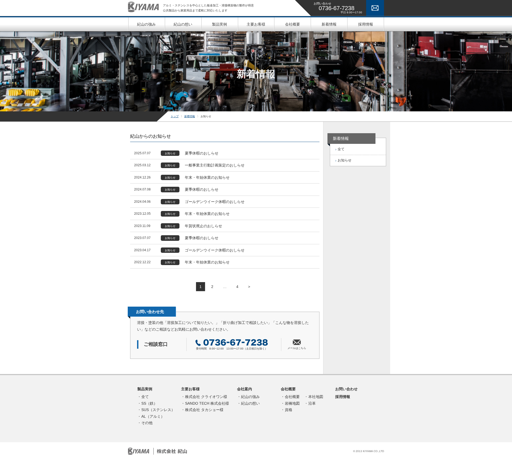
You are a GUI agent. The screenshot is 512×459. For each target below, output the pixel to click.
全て (341, 149)
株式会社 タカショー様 (204, 410)
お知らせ (170, 153)
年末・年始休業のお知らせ (207, 177)
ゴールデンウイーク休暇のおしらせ (215, 202)
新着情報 (189, 116)
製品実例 (144, 389)
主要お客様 (190, 389)
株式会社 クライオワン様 (206, 397)
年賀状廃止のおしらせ (203, 226)
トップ (175, 116)
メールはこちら (296, 348)
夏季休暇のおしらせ (201, 153)
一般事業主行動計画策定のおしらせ (215, 165)
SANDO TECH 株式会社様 (207, 403)
